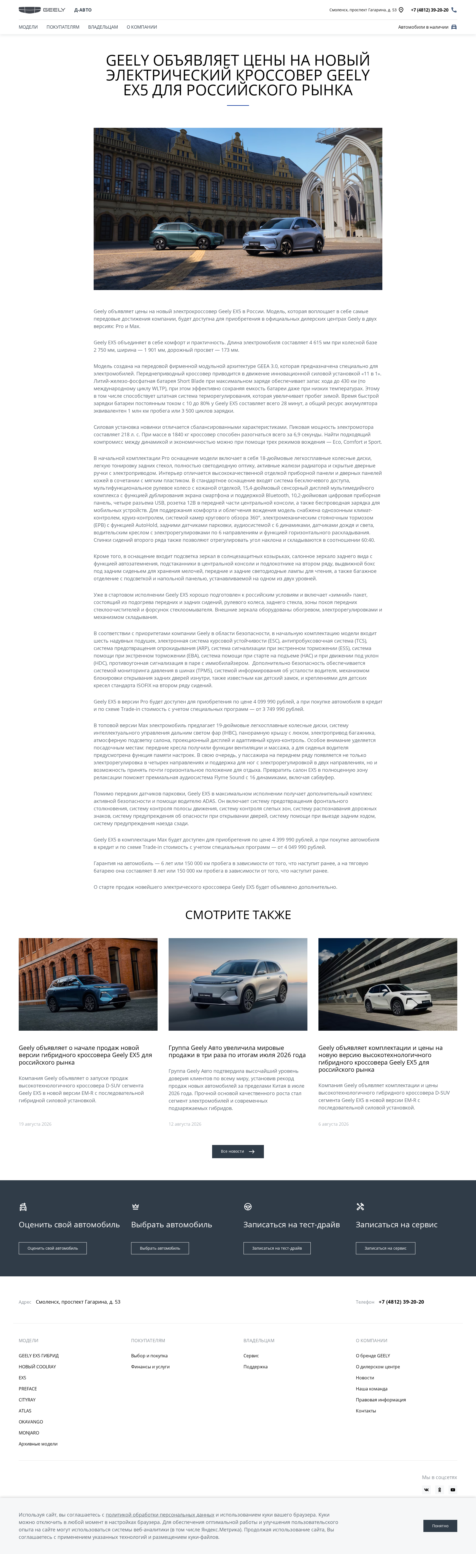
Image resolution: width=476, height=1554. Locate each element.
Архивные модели (38, 1444)
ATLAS (25, 1411)
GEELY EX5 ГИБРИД (39, 1356)
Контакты (366, 1411)
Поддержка (256, 1367)
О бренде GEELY (373, 1356)
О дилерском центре (378, 1367)
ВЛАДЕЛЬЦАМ (103, 27)
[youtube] (452, 1489)
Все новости (232, 1151)
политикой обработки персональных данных (160, 1514)
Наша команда (372, 1389)
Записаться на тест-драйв (277, 1248)
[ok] (439, 1489)
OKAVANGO (31, 1422)
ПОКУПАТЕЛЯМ (63, 27)
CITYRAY (27, 1400)
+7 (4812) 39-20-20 (401, 1302)
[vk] (426, 1489)
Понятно (440, 1525)
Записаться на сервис (386, 1248)
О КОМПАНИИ (142, 27)
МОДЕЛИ (28, 27)
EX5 (22, 1378)
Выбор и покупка (149, 1356)
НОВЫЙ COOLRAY (37, 1367)
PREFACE (28, 1389)
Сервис (251, 1356)
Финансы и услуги (150, 1367)
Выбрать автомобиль (160, 1248)
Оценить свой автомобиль (53, 1248)
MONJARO (29, 1433)
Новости (365, 1378)
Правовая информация (381, 1400)
